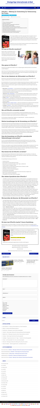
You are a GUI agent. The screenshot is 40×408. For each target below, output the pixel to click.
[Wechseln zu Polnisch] (11, 405)
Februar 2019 (5, 394)
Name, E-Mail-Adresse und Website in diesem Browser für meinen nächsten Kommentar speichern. (6, 307)
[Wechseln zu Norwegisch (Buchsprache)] (38, 404)
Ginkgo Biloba (12, 93)
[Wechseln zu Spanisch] (21, 405)
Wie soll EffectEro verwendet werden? (8, 25)
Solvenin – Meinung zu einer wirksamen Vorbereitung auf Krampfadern (21, 357)
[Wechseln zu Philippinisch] (29, 405)
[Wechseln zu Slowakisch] (17, 405)
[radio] (17, 249)
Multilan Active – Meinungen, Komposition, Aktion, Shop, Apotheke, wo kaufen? (16, 334)
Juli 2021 (4, 369)
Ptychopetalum (10, 88)
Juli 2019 (4, 386)
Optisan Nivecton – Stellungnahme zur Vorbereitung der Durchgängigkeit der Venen (34, 253)
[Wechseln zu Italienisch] (30, 404)
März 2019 (4, 392)
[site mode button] (36, 7)
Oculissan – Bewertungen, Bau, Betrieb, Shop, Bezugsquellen (7, 268)
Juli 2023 (4, 365)
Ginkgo (8, 93)
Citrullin (7, 97)
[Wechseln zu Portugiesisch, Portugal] (13, 405)
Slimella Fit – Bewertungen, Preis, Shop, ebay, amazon (20, 351)
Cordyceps (9, 105)
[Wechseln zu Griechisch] (24, 404)
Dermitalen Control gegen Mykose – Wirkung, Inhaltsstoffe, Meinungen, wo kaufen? (32, 261)
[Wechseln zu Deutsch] (22, 404)
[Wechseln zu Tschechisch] (8, 404)
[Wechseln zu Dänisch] (10, 404)
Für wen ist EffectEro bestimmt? (8, 22)
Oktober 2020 (5, 382)
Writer (8, 270)
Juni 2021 (4, 371)
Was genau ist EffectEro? (7, 23)
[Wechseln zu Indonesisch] (28, 404)
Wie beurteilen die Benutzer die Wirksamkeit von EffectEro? (12, 31)
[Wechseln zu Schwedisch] (23, 405)
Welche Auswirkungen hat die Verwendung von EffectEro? (11, 26)
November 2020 (5, 380)
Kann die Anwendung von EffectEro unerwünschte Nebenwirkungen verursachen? (15, 27)
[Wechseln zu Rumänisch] (15, 405)
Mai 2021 (4, 373)
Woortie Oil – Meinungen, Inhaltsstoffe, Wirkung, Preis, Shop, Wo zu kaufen (15, 341)
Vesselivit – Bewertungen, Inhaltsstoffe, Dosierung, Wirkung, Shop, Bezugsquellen (16, 332)
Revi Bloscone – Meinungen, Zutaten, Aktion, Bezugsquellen (13, 330)
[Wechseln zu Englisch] (14, 404)
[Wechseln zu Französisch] (20, 404)
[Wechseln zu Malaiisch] (36, 404)
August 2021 (5, 367)
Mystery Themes (11, 401)
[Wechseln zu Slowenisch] (19, 405)
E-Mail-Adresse (5, 293)
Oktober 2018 (5, 396)
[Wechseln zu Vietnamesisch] (27, 405)
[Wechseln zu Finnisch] (18, 404)
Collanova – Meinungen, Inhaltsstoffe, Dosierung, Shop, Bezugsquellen (20, 349)
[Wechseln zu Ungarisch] (26, 404)
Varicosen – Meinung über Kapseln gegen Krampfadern (19, 261)
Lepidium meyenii (13, 102)
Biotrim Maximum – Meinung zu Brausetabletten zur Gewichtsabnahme (15, 326)
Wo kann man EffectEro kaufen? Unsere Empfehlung (11, 32)
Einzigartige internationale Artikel (20, 2)
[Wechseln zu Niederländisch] (12, 404)
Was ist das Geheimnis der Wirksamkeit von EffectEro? (11, 24)
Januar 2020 (5, 384)
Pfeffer (8, 102)
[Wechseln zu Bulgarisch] (4, 404)
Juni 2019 (4, 388)
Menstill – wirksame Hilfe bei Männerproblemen (11, 328)
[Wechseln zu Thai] (25, 405)
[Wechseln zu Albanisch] (2, 404)
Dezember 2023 (5, 363)
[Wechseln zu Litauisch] (34, 404)
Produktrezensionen (5, 15)
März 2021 (4, 375)
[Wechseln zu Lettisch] (32, 404)
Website (4, 297)
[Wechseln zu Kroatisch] (6, 404)
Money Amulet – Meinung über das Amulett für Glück (18, 353)
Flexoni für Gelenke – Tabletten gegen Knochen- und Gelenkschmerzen (14, 343)
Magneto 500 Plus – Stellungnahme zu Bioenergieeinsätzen (7, 253)
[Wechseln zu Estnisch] (16, 404)
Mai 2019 (4, 390)
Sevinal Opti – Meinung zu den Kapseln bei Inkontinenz (18, 355)
